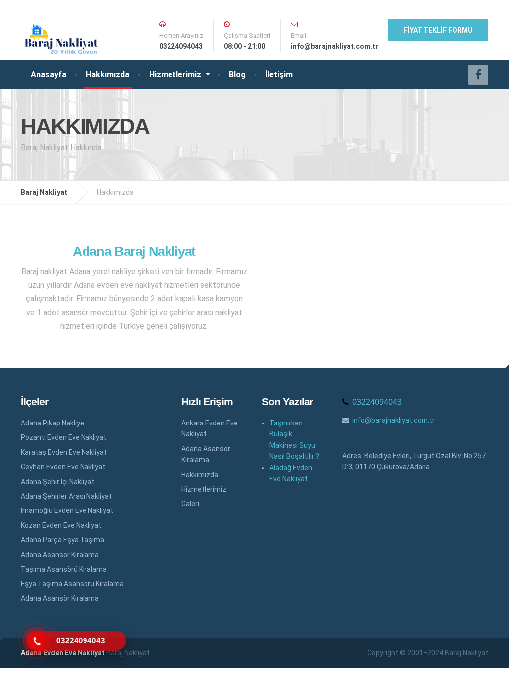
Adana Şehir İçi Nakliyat (57, 482)
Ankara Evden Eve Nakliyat (209, 428)
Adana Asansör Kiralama (60, 555)
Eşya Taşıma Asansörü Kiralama (72, 584)
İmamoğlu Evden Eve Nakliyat (67, 510)
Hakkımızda (107, 74)
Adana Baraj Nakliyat (134, 251)
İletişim (279, 74)
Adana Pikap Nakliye (52, 423)
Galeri (190, 504)
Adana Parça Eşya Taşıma (62, 540)
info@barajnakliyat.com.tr (393, 420)
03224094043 (377, 401)
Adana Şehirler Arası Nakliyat (66, 496)
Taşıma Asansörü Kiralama (64, 569)
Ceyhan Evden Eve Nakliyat (63, 467)
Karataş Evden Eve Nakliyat (64, 452)
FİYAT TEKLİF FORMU (438, 30)
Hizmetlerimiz (175, 74)
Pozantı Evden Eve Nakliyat (63, 437)
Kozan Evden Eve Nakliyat (61, 525)
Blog (237, 74)
